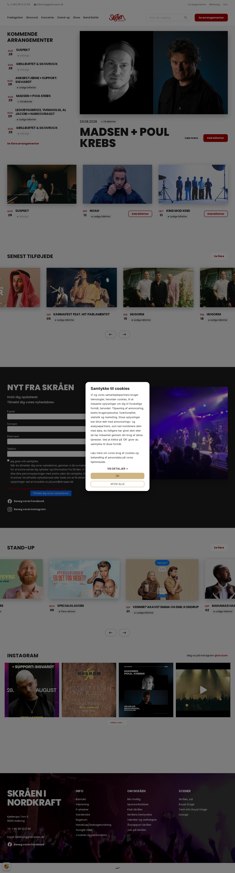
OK (117, 475)
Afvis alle (117, 484)
